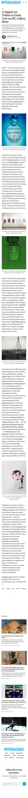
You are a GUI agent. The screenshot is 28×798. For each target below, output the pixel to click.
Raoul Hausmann (7, 384)
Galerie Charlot (13, 162)
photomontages (7, 403)
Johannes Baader (17, 417)
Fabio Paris (14, 73)
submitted (5, 539)
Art (3, 8)
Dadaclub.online (7, 577)
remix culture (21, 278)
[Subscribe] (24, 784)
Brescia (9, 99)
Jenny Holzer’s (15, 531)
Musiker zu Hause (8, 422)
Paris (18, 588)
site (5, 527)
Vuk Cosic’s (11, 300)
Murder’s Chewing (8, 510)
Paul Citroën (12, 374)
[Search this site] (23, 2)
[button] (19, 753)
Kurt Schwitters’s (11, 432)
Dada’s (16, 70)
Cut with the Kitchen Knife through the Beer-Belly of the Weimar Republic (14, 424)
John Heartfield (16, 388)
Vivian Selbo (16, 529)
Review (24, 588)
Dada (8, 588)
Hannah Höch (20, 384)
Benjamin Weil (21, 527)
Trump (19, 410)
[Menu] (26, 2)
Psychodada (9, 302)
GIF (13, 588)
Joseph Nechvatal (11, 36)
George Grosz (6, 391)
